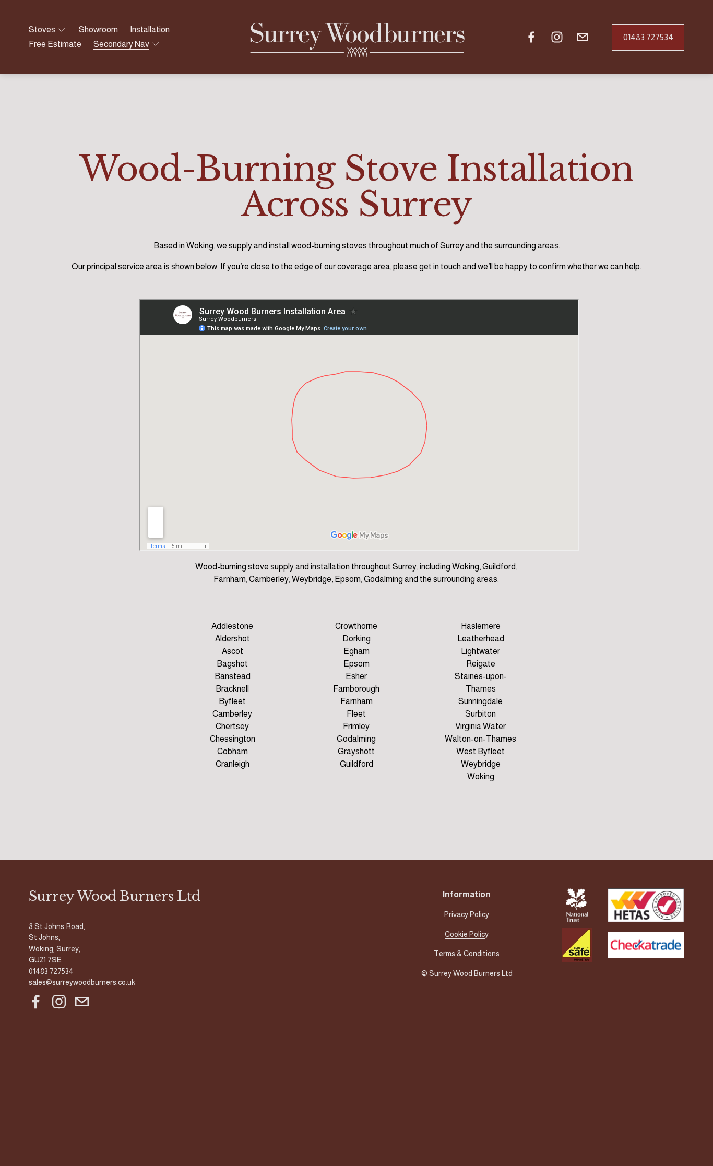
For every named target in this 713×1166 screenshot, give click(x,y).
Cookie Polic (465, 934)
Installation (150, 29)
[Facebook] (531, 37)
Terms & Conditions (467, 953)
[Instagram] (557, 37)
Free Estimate (55, 44)
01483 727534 (648, 37)
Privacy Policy (466, 914)
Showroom (98, 29)
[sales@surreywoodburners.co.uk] (582, 37)
